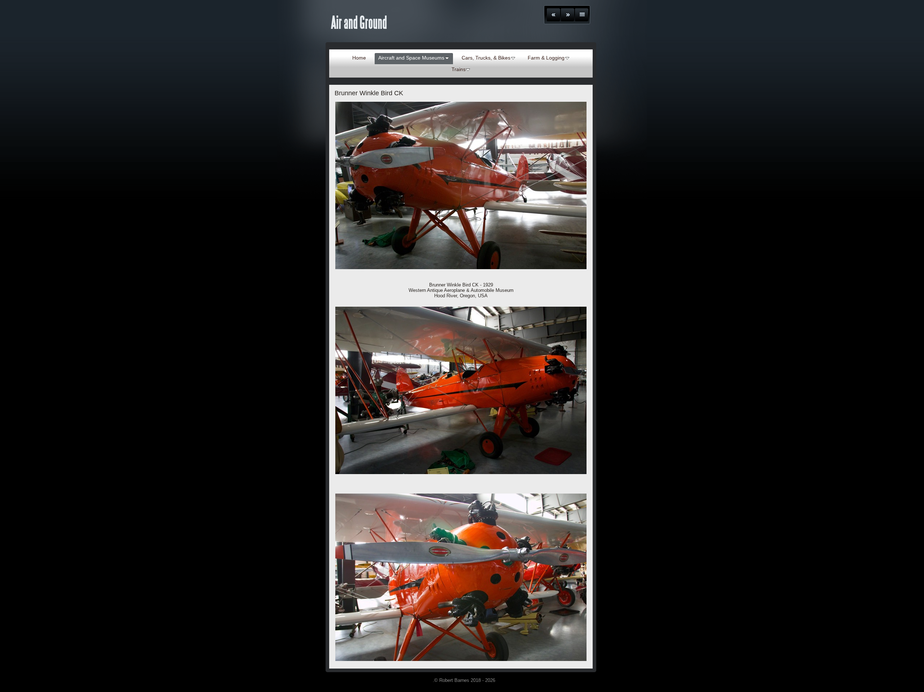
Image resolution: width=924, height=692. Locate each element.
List (581, 14)
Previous (553, 14)
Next (567, 14)
